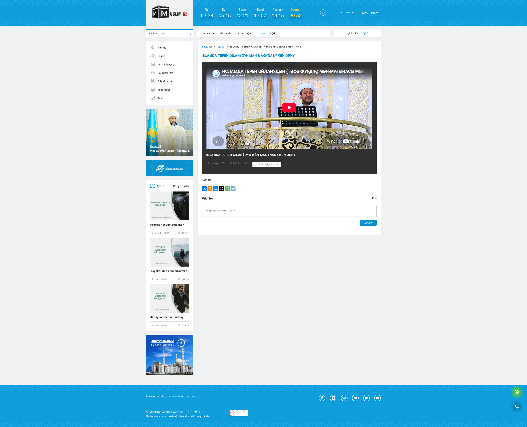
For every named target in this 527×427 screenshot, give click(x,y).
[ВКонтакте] (204, 188)
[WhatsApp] (227, 188)
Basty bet (207, 46)
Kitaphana (163, 89)
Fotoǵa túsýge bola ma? (167, 224)
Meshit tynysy (165, 64)
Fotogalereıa (165, 72)
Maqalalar (226, 33)
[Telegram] (233, 188)
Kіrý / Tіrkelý (370, 12)
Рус (357, 33)
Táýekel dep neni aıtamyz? (168, 271)
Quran (161, 56)
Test (160, 98)
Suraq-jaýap (245, 33)
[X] (221, 188)
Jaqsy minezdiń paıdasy (166, 317)
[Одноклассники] (210, 188)
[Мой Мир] (215, 188)
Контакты (152, 396)
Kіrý (374, 198)
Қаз (349, 33)
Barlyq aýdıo (181, 186)
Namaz (161, 47)
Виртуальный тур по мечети (180, 396)
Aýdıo (273, 33)
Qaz (365, 33)
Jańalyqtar (208, 33)
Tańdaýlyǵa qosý (268, 164)
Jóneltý (368, 222)
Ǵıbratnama (164, 81)
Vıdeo (261, 33)
